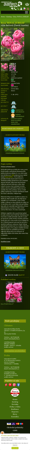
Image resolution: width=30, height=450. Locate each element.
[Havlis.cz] (11, 4)
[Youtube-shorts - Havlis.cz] (6, 385)
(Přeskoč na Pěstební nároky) (8, 166)
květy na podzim (16, 120)
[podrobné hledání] (12, 9)
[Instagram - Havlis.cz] (14, 385)
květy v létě (14, 122)
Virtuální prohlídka (15, 351)
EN (28, 8)
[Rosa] (14, 292)
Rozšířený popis (5, 241)
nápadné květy (15, 124)
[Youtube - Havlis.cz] (10, 385)
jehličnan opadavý (16, 118)
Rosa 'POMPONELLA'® (7, 304)
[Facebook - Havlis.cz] (18, 385)
